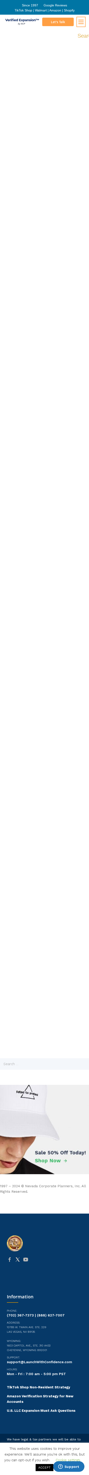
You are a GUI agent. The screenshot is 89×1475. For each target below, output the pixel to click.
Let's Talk (58, 22)
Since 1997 (30, 5)
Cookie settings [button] (68, 1460)
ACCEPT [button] (44, 1467)
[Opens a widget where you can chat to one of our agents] (68, 1467)
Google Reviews (55, 5)
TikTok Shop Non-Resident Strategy (38, 1387)
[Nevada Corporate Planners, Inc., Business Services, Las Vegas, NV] (44, 1277)
